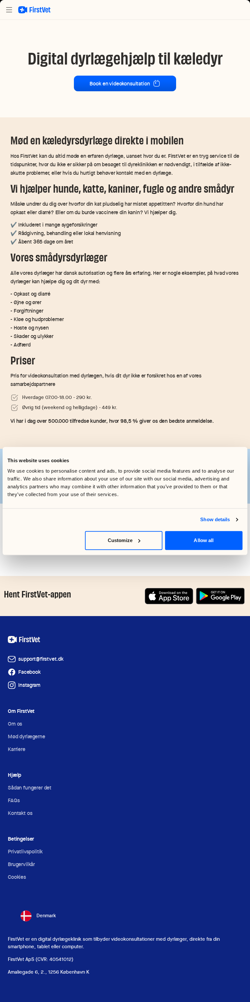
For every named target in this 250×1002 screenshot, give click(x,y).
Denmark (46, 915)
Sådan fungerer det (29, 787)
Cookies (17, 877)
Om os (15, 723)
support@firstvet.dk (40, 659)
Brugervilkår (21, 864)
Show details (215, 519)
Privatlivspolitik (25, 851)
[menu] (9, 10)
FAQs (14, 800)
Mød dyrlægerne (26, 736)
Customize (120, 540)
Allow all (204, 540)
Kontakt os (20, 813)
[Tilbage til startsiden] (34, 10)
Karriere (16, 749)
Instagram (29, 685)
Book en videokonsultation (120, 83)
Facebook (29, 672)
